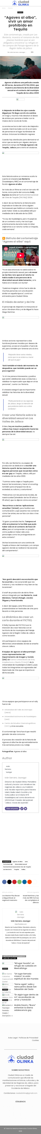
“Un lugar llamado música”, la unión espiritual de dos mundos (26, 976)
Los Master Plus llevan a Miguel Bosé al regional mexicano (11, 897)
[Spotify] (5, 1114)
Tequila (16, 869)
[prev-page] (3, 1015)
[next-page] (7, 1015)
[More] (34, 882)
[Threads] (23, 1120)
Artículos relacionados (14, 956)
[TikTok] (17, 1114)
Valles (23, 869)
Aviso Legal (12, 1037)
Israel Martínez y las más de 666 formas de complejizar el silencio (31, 899)
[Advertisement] (20, 836)
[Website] (22, 808)
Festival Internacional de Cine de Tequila (17, 867)
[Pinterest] (14, 882)
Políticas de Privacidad (28, 1037)
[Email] (25, 808)
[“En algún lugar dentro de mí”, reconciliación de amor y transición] (7, 997)
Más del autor (9, 958)
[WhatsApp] (19, 882)
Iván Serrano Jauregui (17, 52)
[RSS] (35, 1108)
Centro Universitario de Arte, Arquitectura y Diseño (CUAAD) (18, 660)
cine (26, 861)
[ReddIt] (29, 882)
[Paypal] (23, 1108)
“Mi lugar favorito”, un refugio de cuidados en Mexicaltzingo (25, 966)
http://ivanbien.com (20, 924)
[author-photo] (20, 915)
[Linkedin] (24, 882)
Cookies (35, 1040)
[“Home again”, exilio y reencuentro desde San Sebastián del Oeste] (7, 987)
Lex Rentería (7, 869)
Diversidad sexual (21, 864)
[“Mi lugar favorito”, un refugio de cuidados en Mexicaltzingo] (7, 966)
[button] (3, 3)
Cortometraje (8, 864)
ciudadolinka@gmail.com (26, 1093)
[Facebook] (4, 882)
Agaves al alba (17, 861)
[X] (9, 882)
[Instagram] (11, 1108)
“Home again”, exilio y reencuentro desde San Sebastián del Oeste (25, 987)
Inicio (3, 8)
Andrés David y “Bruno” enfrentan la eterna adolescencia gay (25, 1007)
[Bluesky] (17, 1120)
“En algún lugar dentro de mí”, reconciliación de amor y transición (26, 997)
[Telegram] (11, 1114)
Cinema (10, 8)
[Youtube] (35, 1114)
